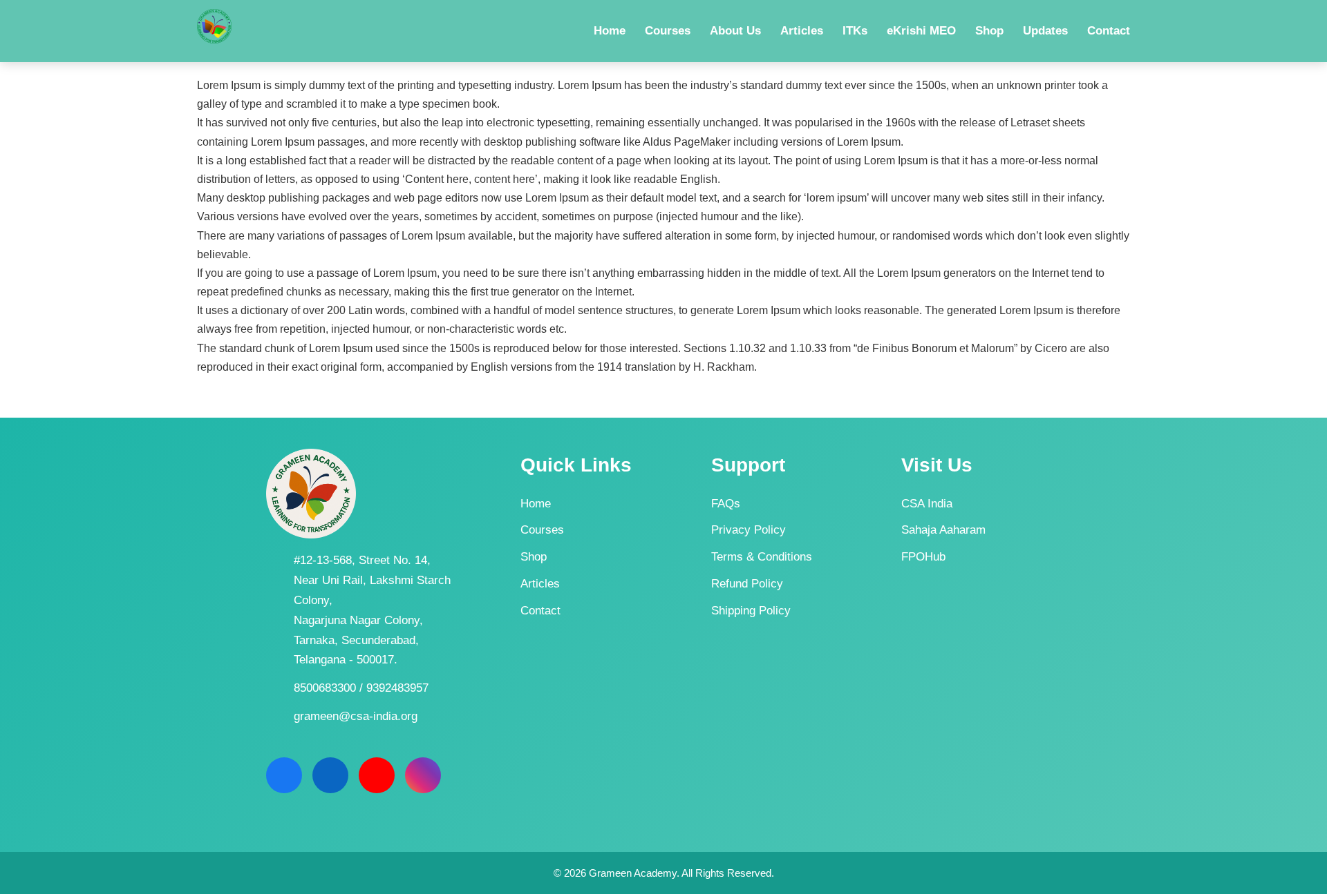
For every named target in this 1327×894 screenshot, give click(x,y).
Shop (533, 556)
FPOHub (923, 556)
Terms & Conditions (761, 556)
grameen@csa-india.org (355, 716)
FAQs (725, 503)
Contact (540, 610)
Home (535, 503)
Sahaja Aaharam (943, 529)
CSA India (926, 503)
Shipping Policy (751, 610)
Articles (540, 583)
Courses (542, 529)
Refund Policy (747, 583)
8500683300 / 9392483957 (361, 687)
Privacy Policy (748, 529)
